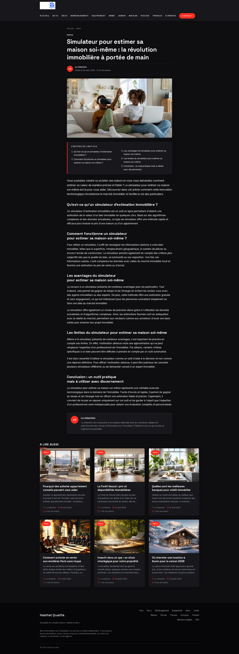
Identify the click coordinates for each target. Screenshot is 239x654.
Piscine (145, 16)
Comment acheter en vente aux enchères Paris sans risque (62, 559)
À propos (170, 16)
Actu (55, 16)
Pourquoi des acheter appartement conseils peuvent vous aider (65, 488)
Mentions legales (184, 620)
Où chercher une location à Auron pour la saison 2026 (168, 559)
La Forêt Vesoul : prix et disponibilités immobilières (114, 488)
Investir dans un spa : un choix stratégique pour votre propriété (118, 559)
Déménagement (80, 16)
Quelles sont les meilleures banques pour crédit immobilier (171, 488)
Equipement (99, 16)
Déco (64, 16)
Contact (187, 16)
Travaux (157, 16)
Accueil (44, 16)
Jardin (122, 16)
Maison (133, 16)
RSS (197, 620)
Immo (112, 16)
